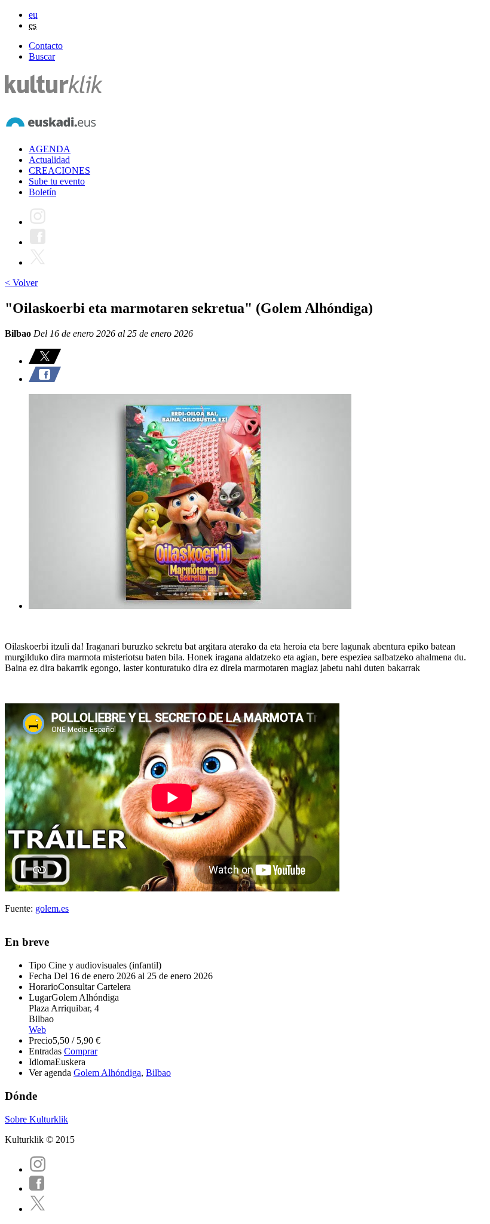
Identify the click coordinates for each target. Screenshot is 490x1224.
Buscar (42, 56)
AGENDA (50, 149)
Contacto (46, 46)
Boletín (42, 192)
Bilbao (158, 1073)
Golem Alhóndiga (107, 1073)
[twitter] (38, 1209)
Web (37, 1030)
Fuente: (20, 908)
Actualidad (49, 160)
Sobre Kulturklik (36, 1119)
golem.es (52, 908)
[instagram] (38, 1169)
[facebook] (37, 1188)
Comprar (80, 1051)
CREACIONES (59, 170)
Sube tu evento (57, 181)
